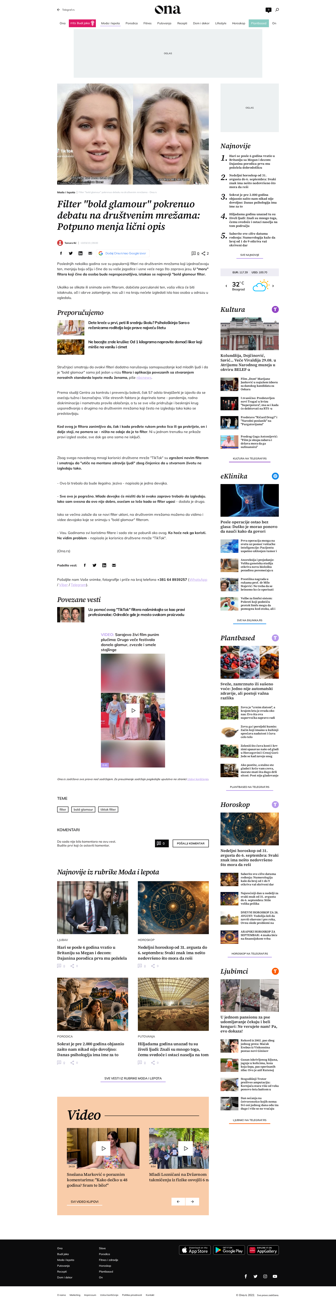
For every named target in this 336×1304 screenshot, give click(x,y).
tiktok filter (108, 809)
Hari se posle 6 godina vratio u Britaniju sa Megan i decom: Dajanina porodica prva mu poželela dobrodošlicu (247, 161)
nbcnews (143, 377)
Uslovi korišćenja (197, 779)
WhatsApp (198, 579)
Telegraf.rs (68, 9)
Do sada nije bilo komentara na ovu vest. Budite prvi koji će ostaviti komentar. (86, 843)
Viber (63, 585)
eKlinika (233, 476)
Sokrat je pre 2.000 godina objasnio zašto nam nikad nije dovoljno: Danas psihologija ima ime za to (248, 200)
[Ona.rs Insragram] (265, 1276)
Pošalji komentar (191, 843)
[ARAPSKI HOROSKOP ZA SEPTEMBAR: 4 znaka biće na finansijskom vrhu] (229, 937)
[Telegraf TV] (275, 1276)
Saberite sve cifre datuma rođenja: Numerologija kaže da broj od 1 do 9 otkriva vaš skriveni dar (247, 239)
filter (63, 809)
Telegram (78, 585)
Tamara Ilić (70, 242)
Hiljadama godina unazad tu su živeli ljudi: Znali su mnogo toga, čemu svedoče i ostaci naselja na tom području (248, 220)
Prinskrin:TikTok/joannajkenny (74, 183)
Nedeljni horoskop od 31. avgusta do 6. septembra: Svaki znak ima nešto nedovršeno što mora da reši (248, 181)
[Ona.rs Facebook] (246, 1276)
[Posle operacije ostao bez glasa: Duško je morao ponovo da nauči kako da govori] (249, 500)
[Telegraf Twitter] (255, 1276)
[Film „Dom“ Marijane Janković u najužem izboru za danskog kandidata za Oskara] (229, 384)
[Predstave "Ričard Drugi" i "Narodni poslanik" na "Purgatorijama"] (229, 422)
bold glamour (83, 809)
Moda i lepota (66, 192)
